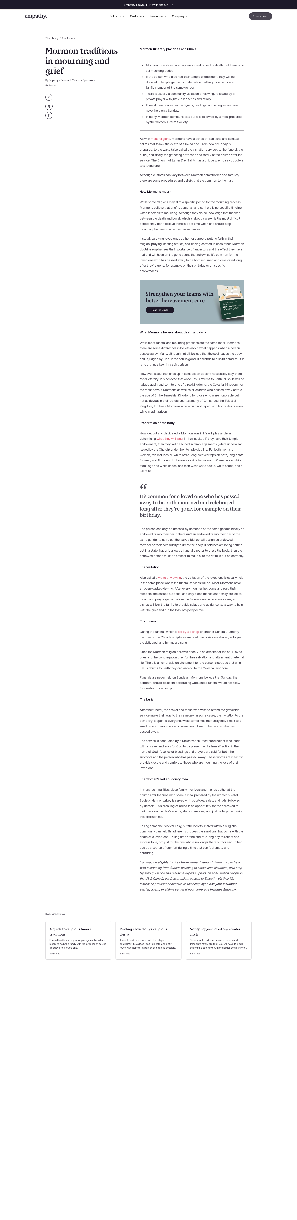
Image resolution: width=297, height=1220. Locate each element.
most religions (160, 139)
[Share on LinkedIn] (49, 97)
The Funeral (68, 38)
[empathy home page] (36, 16)
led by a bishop (188, 632)
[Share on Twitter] (49, 106)
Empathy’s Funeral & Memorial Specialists (72, 80)
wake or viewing (169, 577)
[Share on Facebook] (49, 115)
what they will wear (170, 438)
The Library (51, 38)
